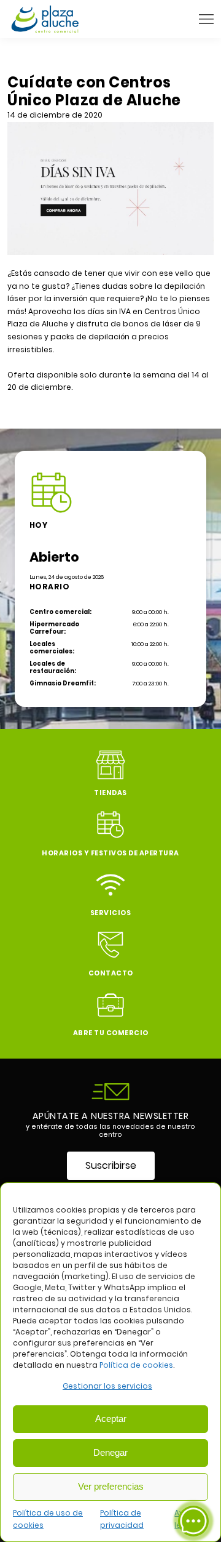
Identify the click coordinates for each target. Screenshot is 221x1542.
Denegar (110, 1452)
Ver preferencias (111, 1486)
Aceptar (110, 1418)
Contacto (110, 973)
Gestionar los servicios (107, 1386)
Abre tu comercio (111, 1033)
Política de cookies (136, 1365)
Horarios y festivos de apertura (110, 853)
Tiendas (110, 792)
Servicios (110, 913)
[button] (206, 19)
